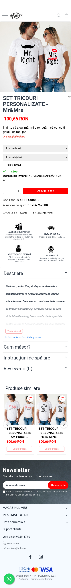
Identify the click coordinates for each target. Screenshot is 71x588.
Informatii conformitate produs (23, 337)
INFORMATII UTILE (15, 515)
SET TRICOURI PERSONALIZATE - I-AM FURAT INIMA (19, 433)
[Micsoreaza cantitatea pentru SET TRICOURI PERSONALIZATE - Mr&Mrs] (5, 191)
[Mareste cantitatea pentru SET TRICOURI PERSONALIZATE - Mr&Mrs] (18, 191)
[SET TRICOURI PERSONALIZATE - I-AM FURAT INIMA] (19, 409)
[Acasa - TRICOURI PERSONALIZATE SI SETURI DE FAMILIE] (16, 15)
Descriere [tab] (13, 273)
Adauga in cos (45, 190)
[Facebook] (30, 557)
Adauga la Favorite (16, 212)
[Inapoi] (68, 96)
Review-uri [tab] (18, 368)
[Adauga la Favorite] (30, 398)
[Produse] (5, 16)
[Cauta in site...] (59, 16)
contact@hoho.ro (16, 548)
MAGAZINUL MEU (15, 507)
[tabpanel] (35, 57)
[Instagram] (41, 557)
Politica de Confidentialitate (27, 495)
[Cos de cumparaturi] (66, 16)
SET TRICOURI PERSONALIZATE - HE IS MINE (51, 432)
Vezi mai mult (14, 331)
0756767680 (13, 543)
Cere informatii (44, 212)
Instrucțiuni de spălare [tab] (27, 358)
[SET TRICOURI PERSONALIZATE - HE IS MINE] (51, 409)
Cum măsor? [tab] (17, 347)
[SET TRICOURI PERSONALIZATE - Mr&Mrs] (35, 57)
